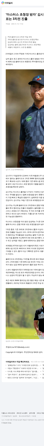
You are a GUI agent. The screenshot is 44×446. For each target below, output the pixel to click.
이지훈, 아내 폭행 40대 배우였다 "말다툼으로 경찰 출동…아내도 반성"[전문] (23, 371)
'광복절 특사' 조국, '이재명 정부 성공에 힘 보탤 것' (23, 365)
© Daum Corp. (7, 423)
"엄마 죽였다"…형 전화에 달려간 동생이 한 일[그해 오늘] (23, 374)
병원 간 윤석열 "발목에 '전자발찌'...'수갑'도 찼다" (23, 377)
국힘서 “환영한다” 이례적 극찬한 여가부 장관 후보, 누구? (23, 368)
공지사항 (32, 413)
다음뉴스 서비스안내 (8, 413)
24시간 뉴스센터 (22, 413)
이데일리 (9, 3)
